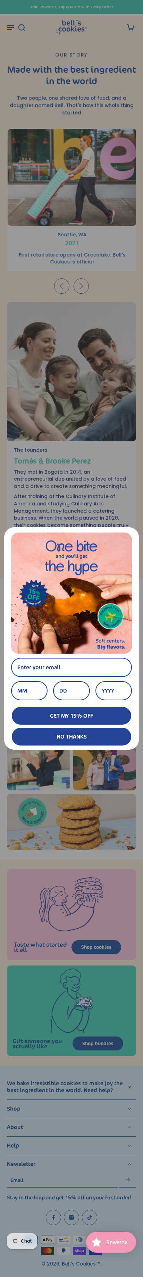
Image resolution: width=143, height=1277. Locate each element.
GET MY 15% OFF (71, 715)
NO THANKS (72, 736)
